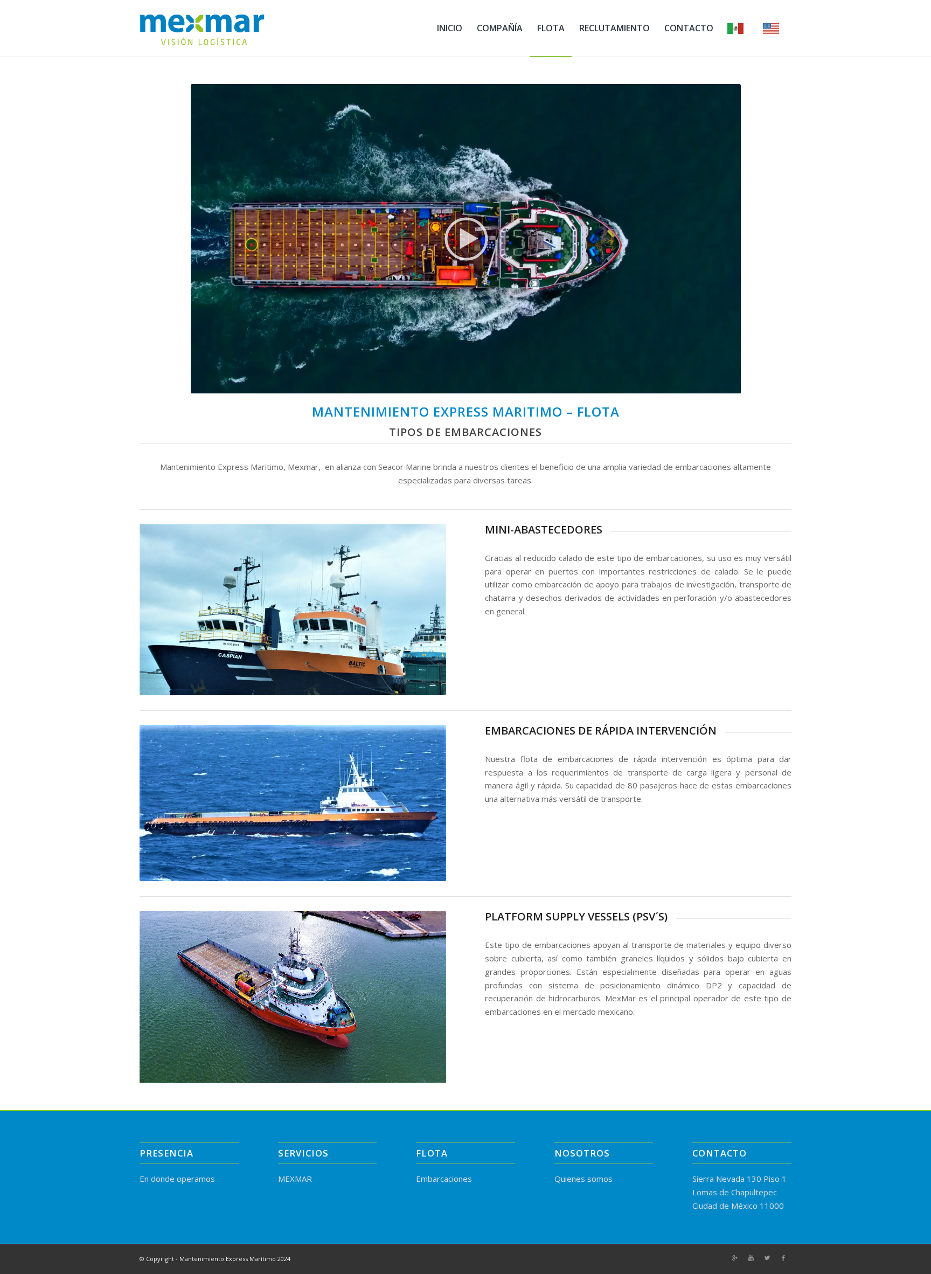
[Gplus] (735, 1258)
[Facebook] (783, 1258)
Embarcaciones (444, 1178)
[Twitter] (767, 1258)
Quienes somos (583, 1178)
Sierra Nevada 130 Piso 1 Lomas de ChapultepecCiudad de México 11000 (739, 1192)
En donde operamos (177, 1178)
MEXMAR (295, 1178)
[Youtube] (751, 1258)
